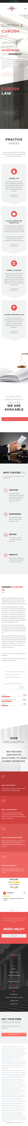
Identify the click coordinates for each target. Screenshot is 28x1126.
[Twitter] (10, 1)
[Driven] (14, 537)
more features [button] (10, 75)
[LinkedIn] (17, 1)
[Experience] (14, 517)
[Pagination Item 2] (15, 700)
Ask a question (14, 936)
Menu (25, 9)
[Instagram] (15, 1)
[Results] (14, 558)
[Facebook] (12, 1)
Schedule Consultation (14, 1034)
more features (10, 113)
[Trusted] (14, 495)
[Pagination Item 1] (12, 700)
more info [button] (14, 195)
